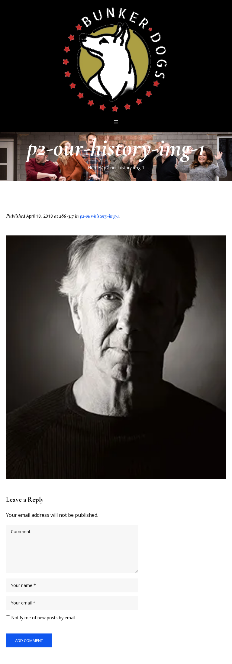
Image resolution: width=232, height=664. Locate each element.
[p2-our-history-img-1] (116, 357)
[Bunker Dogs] (116, 59)
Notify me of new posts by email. (43, 617)
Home (94, 167)
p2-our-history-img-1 (99, 215)
